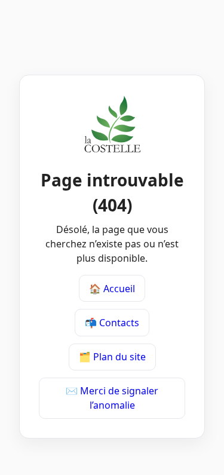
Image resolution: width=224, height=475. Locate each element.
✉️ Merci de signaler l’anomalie (112, 398)
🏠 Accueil (112, 288)
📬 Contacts (112, 322)
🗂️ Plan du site (112, 356)
